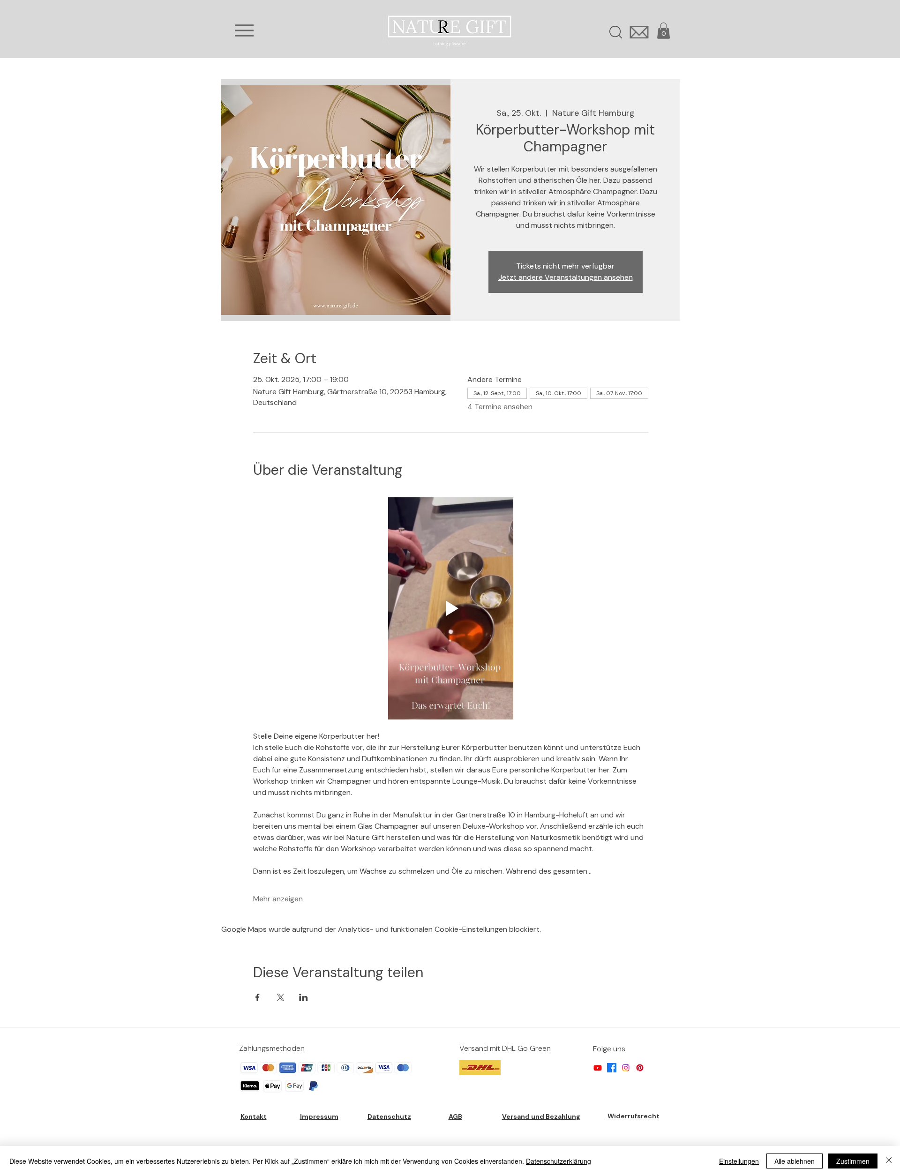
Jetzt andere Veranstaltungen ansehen (565, 277)
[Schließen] (888, 1161)
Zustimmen (853, 1161)
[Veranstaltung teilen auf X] (280, 997)
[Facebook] (611, 1067)
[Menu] (244, 30)
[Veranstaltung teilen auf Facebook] (257, 997)
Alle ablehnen (794, 1161)
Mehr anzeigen (278, 899)
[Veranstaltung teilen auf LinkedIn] (303, 997)
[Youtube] (597, 1067)
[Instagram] (625, 1067)
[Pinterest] (640, 1067)
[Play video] (450, 608)
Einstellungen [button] (739, 1161)
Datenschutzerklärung (558, 1161)
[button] (663, 30)
